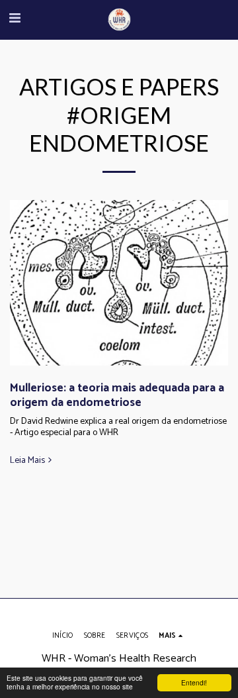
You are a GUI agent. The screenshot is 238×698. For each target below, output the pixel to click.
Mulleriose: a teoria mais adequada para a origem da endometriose (117, 395)
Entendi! (194, 682)
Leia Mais (27, 461)
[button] (14, 18)
